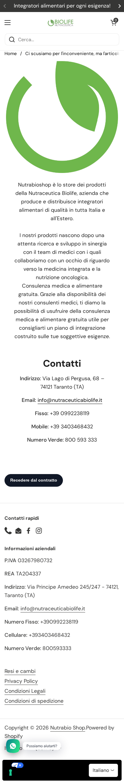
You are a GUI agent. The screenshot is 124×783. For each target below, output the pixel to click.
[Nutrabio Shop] (60, 23)
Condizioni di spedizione (34, 701)
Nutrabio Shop (67, 727)
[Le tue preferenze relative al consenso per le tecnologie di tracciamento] (10, 772)
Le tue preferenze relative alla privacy (68, 765)
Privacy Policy (21, 681)
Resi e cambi (20, 671)
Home (11, 54)
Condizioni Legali (25, 691)
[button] (113, 23)
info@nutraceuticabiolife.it (70, 400)
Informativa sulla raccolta (37, 775)
